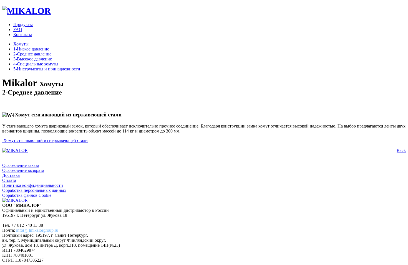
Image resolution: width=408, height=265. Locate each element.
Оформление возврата (23, 170)
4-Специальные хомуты (35, 64)
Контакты (22, 34)
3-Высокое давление (32, 59)
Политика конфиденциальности (32, 185)
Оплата (9, 180)
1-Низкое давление (31, 49)
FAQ (17, 29)
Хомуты (21, 44)
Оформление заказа (20, 165)
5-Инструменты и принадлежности (46, 69)
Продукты (23, 24)
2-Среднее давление (32, 54)
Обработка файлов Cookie (26, 195)
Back (401, 150)
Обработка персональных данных (34, 190)
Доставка (11, 175)
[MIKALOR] (26, 11)
